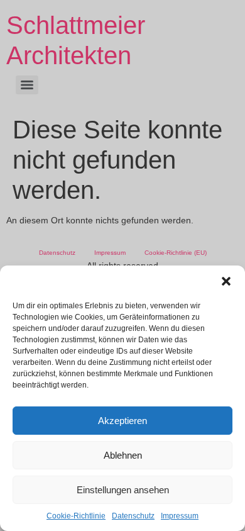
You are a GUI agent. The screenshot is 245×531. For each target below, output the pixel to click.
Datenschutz (133, 515)
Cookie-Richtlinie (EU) (175, 252)
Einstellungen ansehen (123, 489)
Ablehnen (123, 455)
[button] (226, 281)
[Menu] (27, 84)
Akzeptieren (122, 420)
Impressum (180, 515)
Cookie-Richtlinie (76, 515)
